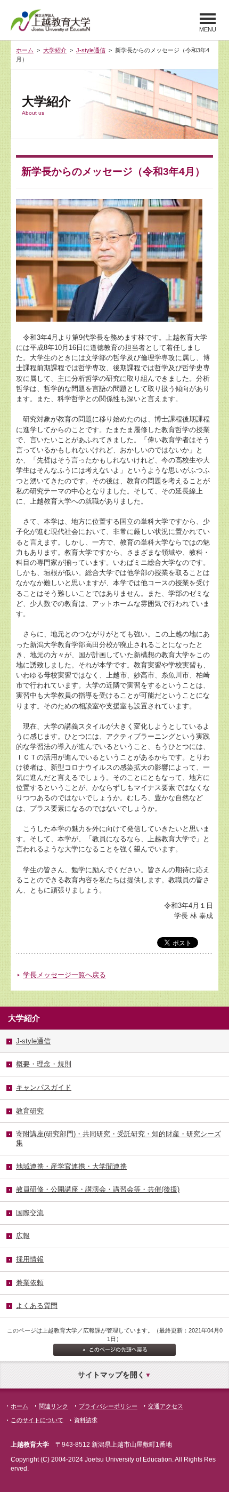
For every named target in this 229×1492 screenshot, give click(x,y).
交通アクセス (165, 1406)
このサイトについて (37, 1420)
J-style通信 (90, 50)
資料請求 (85, 1420)
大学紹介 (55, 50)
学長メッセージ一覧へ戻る (64, 975)
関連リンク (53, 1406)
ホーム (25, 50)
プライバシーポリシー (108, 1406)
